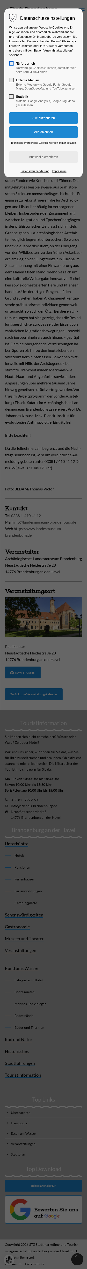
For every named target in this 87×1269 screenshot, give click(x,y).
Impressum (59, 171)
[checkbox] (11, 63)
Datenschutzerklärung (35, 171)
